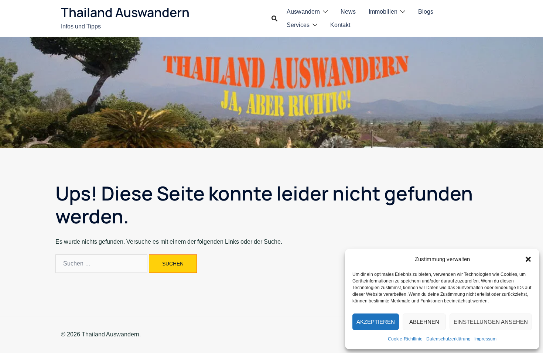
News (348, 11)
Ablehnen (424, 322)
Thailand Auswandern (125, 12)
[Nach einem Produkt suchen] (274, 18)
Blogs (425, 11)
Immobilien (383, 11)
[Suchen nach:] (101, 263)
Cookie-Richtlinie (405, 339)
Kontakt (340, 25)
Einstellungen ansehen (491, 322)
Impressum (485, 339)
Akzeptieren (375, 322)
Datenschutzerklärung (448, 339)
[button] (528, 259)
